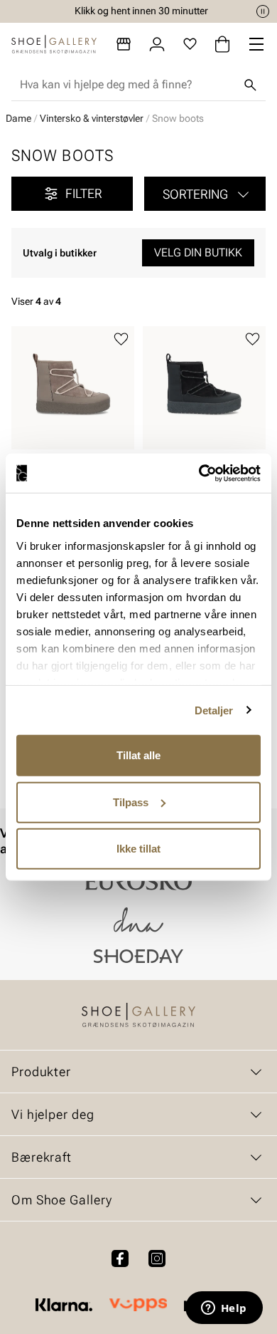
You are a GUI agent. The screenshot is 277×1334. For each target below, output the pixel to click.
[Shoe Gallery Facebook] (120, 1258)
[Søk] (250, 84)
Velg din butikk (198, 252)
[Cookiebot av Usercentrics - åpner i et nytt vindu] (199, 473)
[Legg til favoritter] (121, 339)
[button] (205, 194)
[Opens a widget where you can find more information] (224, 1309)
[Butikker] (123, 44)
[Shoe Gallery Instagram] (157, 1258)
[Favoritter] (190, 44)
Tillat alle (138, 755)
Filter (83, 193)
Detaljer (214, 710)
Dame (18, 118)
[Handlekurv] (222, 44)
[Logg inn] (157, 44)
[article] (72, 409)
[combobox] (127, 85)
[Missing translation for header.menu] (256, 44)
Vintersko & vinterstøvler (91, 118)
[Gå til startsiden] (54, 44)
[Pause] (262, 11)
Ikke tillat (138, 849)
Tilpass (130, 802)
